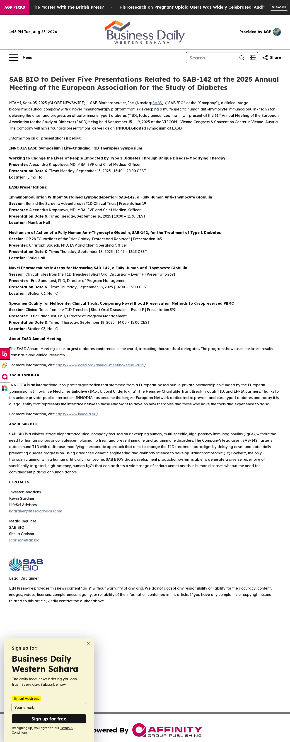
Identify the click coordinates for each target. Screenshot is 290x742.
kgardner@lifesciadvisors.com (35, 511)
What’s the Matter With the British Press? (60, 7)
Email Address (26, 698)
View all (279, 7)
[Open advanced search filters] (252, 57)
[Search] (241, 57)
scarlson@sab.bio (24, 540)
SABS (157, 102)
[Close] (88, 643)
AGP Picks (15, 7)
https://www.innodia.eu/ (77, 414)
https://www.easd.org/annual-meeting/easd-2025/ (101, 365)
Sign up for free (48, 719)
